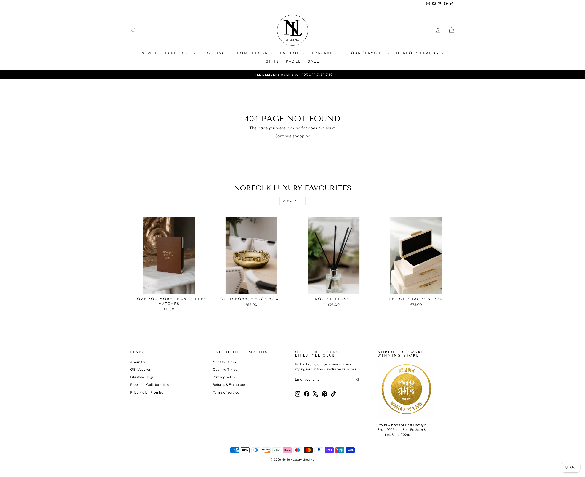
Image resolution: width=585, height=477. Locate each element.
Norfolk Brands (418, 53)
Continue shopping (293, 136)
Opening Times (225, 369)
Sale (313, 61)
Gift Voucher (140, 369)
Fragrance (326, 53)
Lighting (215, 53)
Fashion (291, 53)
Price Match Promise (146, 392)
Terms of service (226, 392)
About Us (137, 362)
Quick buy (169, 289)
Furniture (178, 53)
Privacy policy (224, 377)
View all (292, 201)
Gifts (272, 61)
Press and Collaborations (150, 384)
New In (149, 53)
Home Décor (253, 53)
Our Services (368, 53)
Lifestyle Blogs (142, 377)
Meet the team (224, 362)
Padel (293, 61)
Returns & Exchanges (230, 384)
